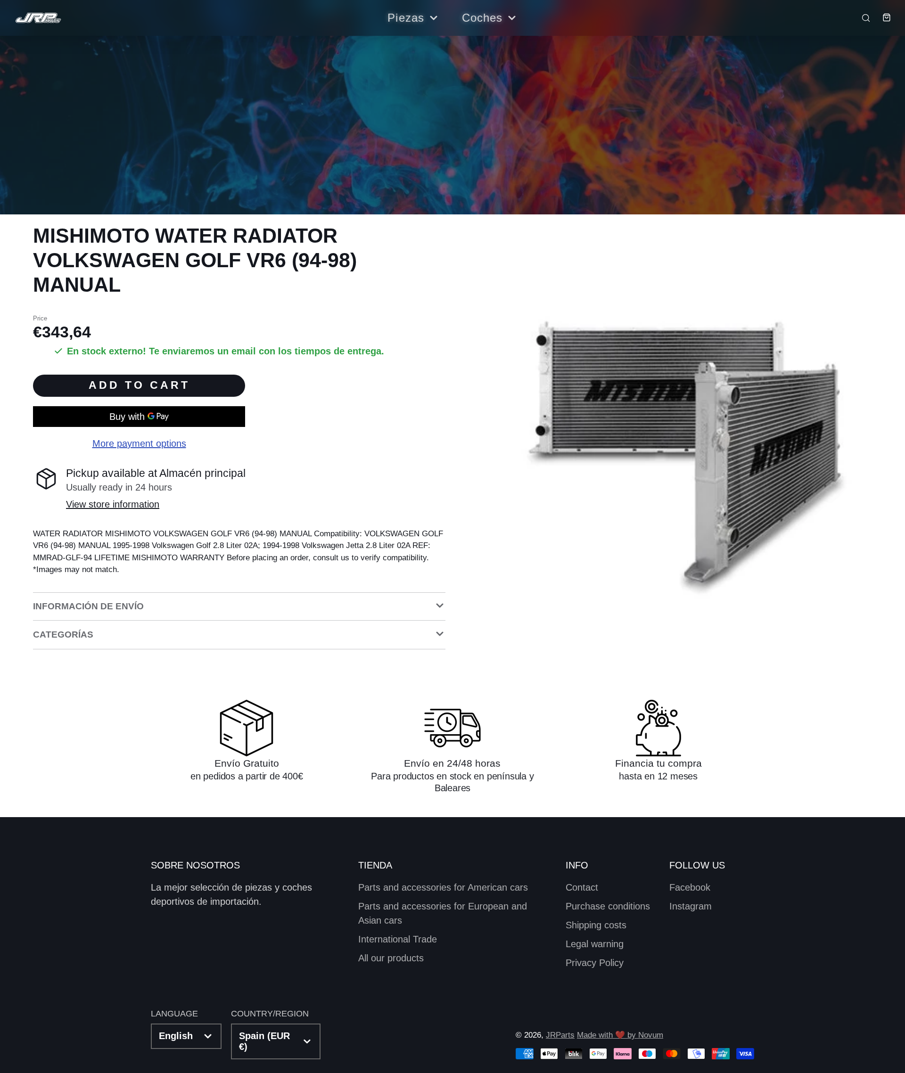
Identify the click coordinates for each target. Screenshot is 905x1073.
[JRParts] (37, 18)
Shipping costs (596, 925)
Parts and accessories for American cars (443, 887)
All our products (391, 958)
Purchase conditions (608, 906)
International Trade (397, 939)
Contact (582, 887)
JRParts (560, 1035)
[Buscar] (861, 17)
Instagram (690, 906)
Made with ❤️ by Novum (620, 1035)
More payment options (139, 443)
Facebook (689, 887)
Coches (482, 17)
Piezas (405, 17)
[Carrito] (881, 17)
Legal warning (595, 944)
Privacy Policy (595, 963)
